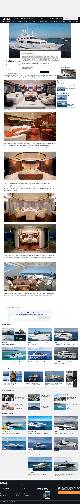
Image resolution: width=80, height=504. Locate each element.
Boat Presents (18, 497)
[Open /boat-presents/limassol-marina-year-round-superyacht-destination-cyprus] (34, 397)
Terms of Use (3, 495)
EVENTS (70, 21)
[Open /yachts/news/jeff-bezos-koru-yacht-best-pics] (12, 376)
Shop (25, 491)
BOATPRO (76, 21)
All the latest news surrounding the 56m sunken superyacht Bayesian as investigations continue (53, 385)
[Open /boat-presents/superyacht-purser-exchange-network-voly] (8, 397)
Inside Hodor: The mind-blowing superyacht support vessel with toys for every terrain (32, 384)
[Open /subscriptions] (45, 495)
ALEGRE (68, 101)
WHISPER (31, 472)
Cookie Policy (3, 497)
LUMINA (68, 95)
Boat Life (17, 495)
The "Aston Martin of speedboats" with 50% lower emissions (45, 406)
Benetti (17, 73)
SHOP (47, 18)
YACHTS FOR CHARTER (43, 21)
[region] (40, 62)
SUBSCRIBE (52, 18)
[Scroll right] (75, 379)
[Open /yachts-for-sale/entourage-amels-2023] (14, 423)
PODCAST (42, 18)
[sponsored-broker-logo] (4, 429)
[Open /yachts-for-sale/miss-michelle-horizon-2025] (40, 423)
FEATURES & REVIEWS (22, 21)
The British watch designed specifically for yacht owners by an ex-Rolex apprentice (20, 406)
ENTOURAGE (6, 431)
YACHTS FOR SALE (32, 21)
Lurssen (30, 474)
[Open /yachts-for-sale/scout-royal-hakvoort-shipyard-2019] (66, 464)
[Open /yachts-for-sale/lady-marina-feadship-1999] (40, 443)
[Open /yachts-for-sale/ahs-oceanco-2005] (66, 423)
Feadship (30, 454)
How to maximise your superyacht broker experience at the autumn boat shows (72, 406)
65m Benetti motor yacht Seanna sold (11, 362)
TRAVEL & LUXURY (53, 21)
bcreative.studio (27, 495)
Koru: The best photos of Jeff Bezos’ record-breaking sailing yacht (11, 384)
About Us (2, 490)
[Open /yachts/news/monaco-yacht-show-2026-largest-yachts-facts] (14, 334)
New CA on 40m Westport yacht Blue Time (38, 362)
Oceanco (56, 433)
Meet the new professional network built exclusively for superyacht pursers (20, 397)
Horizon (30, 433)
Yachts (16, 488)
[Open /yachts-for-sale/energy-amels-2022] (66, 443)
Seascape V (59, 80)
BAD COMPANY (6, 452)
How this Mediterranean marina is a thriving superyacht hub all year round (46, 397)
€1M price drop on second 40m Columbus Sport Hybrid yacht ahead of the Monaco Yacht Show (66, 343)
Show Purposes (35, 71)
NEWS (14, 21)
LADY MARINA (32, 452)
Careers (1, 493)
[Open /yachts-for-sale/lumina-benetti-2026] (62, 97)
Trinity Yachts (5, 454)
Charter (17, 491)
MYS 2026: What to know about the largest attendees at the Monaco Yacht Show (12, 343)
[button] (67, 40)
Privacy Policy (3, 498)
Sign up (69, 492)
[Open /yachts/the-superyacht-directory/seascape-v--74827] (66, 74)
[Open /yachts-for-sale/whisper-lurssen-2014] (40, 464)
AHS (55, 431)
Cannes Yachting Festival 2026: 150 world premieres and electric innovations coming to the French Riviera (72, 397)
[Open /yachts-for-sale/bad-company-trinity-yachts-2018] (14, 443)
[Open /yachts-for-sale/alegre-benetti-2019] (62, 104)
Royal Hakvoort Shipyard (59, 474)
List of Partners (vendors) (26, 68)
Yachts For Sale (18, 490)
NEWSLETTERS (59, 18)
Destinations (18, 493)
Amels (3, 433)
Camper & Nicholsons (9, 70)
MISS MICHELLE (33, 431)
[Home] (7, 20)
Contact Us (2, 491)
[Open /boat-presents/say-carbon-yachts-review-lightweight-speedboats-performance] (34, 406)
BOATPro (25, 490)
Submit (43, 317)
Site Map (25, 493)
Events (25, 488)
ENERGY (56, 452)
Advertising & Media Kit (5, 488)
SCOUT (56, 472)
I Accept (44, 71)
